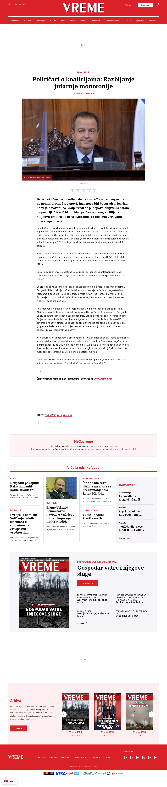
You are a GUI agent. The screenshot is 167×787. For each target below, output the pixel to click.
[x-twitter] (132, 757)
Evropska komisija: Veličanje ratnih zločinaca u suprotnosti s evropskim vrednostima (24, 523)
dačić (59, 414)
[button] (64, 714)
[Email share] (83, 191)
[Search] (10, 4)
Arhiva (128, 20)
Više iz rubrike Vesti (83, 467)
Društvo (53, 20)
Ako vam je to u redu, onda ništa (92, 601)
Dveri (53, 414)
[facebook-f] (126, 757)
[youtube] (138, 757)
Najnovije (15, 20)
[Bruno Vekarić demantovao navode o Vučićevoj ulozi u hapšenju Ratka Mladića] (61, 488)
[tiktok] (150, 757)
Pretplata (145, 5)
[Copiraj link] (89, 191)
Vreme (76, 767)
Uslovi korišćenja (81, 757)
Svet (63, 20)
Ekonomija (40, 20)
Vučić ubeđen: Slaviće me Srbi (94, 516)
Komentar (96, 20)
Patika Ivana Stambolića (129, 602)
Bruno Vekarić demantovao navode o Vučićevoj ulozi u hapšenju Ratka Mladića (60, 514)
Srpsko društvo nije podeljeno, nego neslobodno (130, 513)
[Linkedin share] (94, 191)
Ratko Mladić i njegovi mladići (129, 498)
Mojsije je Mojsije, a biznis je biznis (93, 614)
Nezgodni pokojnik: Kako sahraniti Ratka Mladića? (24, 486)
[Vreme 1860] (44, 592)
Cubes (96, 767)
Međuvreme (57, 449)
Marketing (65, 757)
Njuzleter (140, 20)
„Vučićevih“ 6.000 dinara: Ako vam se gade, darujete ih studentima (131, 528)
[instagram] (144, 757)
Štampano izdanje (113, 20)
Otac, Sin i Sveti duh (127, 616)
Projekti (108, 757)
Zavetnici (67, 414)
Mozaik (84, 20)
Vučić (48, 414)
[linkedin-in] (156, 757)
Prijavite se (130, 5)
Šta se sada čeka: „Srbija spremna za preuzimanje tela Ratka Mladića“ (97, 488)
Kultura (73, 20)
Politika (27, 20)
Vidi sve (122, 538)
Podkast (152, 20)
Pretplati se (88, 583)
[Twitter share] (78, 191)
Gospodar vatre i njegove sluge (110, 571)
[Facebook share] (72, 191)
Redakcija (41, 757)
